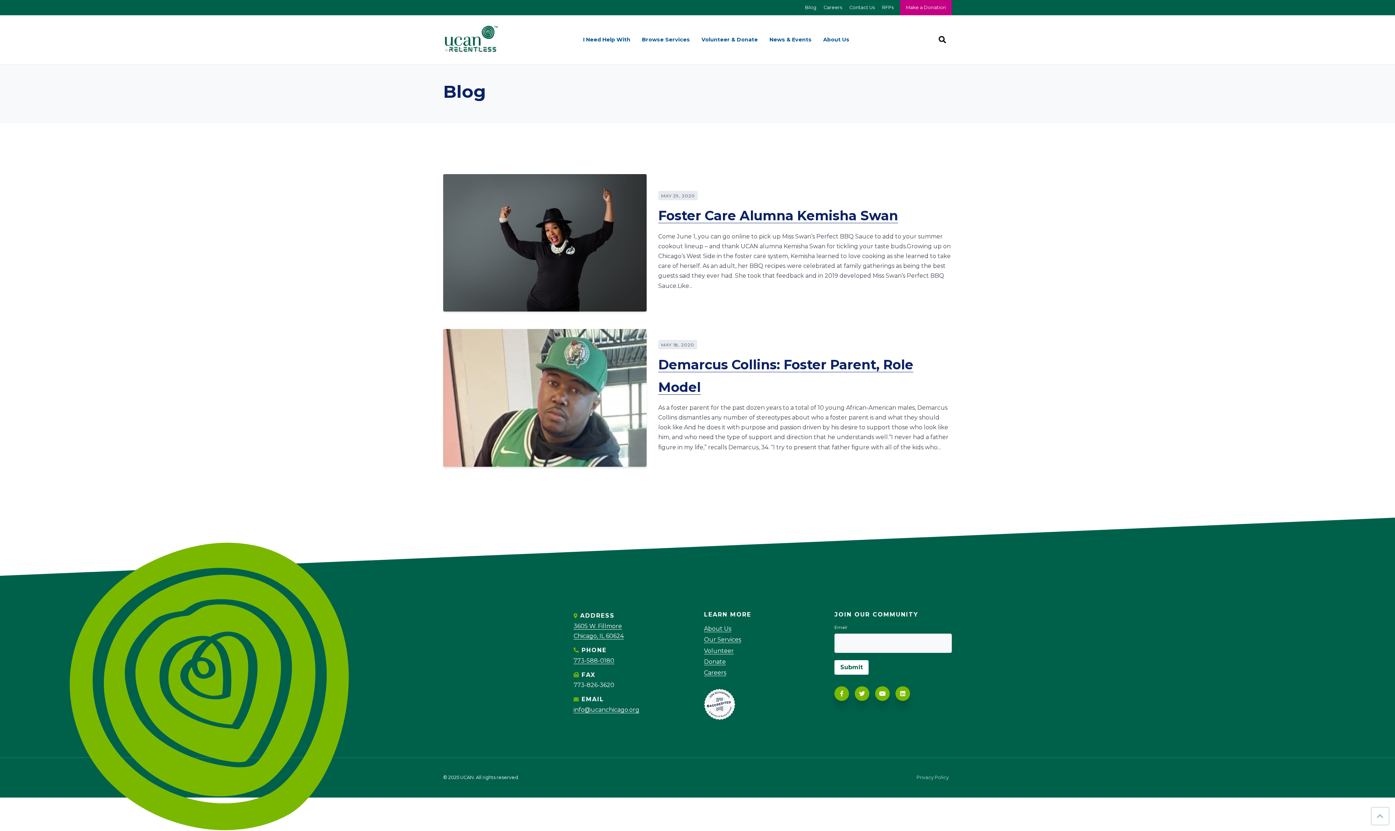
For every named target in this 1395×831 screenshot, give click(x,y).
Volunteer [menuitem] (719, 650)
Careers (833, 7)
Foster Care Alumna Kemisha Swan (778, 216)
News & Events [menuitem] (790, 39)
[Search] (942, 39)
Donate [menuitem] (715, 661)
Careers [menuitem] (715, 672)
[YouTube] (882, 693)
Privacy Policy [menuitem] (933, 777)
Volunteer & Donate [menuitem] (729, 39)
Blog (810, 7)
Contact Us (862, 7)
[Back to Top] (1380, 816)
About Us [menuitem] (836, 39)
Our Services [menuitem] (722, 639)
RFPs (888, 7)
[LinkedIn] (902, 693)
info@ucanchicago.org (606, 709)
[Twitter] (862, 693)
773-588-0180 (594, 660)
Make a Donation (926, 7)
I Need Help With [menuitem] (606, 39)
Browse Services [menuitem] (666, 39)
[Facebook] (841, 693)
